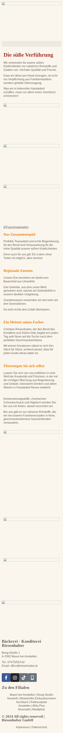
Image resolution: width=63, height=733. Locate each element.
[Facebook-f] (6, 677)
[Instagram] (14, 677)
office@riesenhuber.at (23, 665)
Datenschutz (39, 727)
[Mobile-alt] (32, 677)
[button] (31, 44)
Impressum (23, 727)
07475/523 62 (16, 662)
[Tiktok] (23, 677)
